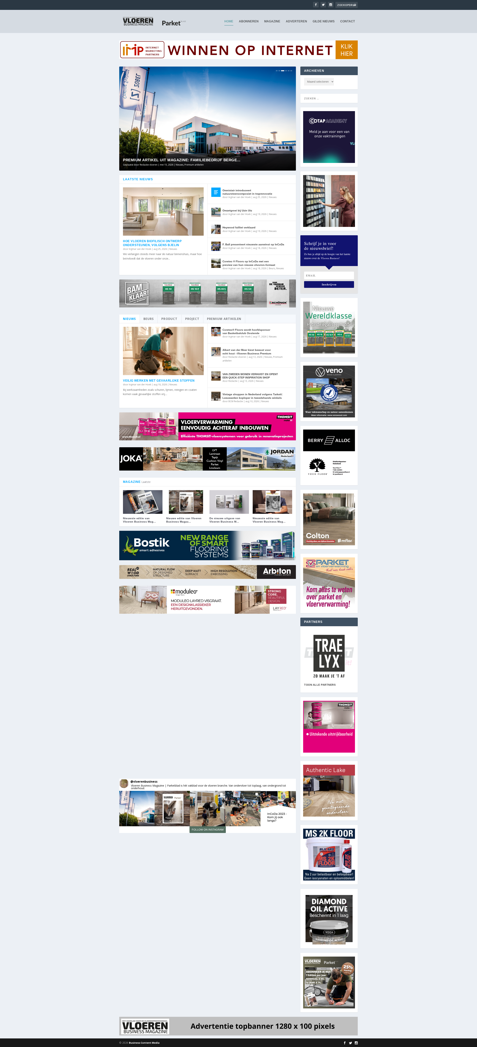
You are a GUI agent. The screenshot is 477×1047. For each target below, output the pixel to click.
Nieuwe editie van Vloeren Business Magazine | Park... (182, 160)
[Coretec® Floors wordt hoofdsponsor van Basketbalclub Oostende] (216, 331)
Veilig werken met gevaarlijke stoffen (159, 380)
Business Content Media (144, 1042)
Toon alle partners (320, 684)
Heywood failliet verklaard (238, 227)
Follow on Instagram (208, 829)
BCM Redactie (235, 401)
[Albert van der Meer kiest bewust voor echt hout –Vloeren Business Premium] (216, 351)
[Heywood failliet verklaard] (216, 229)
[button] (137, 808)
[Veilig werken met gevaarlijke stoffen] (163, 351)
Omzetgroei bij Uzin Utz (237, 210)
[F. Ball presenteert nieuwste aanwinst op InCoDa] (216, 246)
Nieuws (194, 164)
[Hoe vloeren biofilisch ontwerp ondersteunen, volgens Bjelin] (163, 211)
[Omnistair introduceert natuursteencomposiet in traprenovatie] (216, 192)
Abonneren (249, 21)
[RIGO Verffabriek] (329, 656)
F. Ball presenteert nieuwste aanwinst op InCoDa (253, 244)
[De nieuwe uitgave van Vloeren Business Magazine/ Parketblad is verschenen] (229, 502)
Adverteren (296, 21)
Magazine (272, 21)
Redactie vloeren (237, 357)
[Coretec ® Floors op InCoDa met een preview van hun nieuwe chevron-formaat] (216, 263)
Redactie (233, 381)
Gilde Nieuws (324, 21)
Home (228, 21)
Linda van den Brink (150, 164)
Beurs (272, 268)
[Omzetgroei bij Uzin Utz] (216, 212)
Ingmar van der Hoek (140, 249)
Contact (347, 21)
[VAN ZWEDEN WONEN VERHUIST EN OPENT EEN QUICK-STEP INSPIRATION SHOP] (216, 376)
